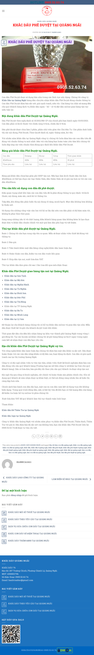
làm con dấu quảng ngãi (17, 452)
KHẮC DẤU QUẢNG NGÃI (47, 21)
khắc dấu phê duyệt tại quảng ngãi (34, 450)
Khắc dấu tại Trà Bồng (15, 301)
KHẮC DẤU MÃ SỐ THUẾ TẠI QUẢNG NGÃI (29, 512)
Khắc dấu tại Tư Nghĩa (15, 289)
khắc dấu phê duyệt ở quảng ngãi (75, 448)
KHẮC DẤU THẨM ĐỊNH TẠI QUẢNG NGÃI (28, 540)
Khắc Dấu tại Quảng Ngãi (14, 100)
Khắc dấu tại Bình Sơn (15, 293)
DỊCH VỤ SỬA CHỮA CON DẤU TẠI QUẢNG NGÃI (31, 526)
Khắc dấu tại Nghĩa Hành (16, 284)
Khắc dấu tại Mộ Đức (14, 280)
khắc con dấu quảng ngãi (82, 445)
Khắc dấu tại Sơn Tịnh (15, 276)
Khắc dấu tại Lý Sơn (14, 319)
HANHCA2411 (56, 32)
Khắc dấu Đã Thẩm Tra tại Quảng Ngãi (20, 410)
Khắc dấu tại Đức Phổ (14, 297)
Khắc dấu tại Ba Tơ (13, 310)
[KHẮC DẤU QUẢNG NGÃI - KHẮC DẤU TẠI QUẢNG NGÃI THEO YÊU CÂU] (47, 11)
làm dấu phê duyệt (53, 452)
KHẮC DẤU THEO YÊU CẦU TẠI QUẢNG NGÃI (30, 519)
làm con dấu (86, 450)
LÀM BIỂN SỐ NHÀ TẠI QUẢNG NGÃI (70, 479)
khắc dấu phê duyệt (55, 448)
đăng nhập (16, 495)
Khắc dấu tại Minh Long (16, 315)
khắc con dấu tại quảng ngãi (13, 448)
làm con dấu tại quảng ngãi (37, 452)
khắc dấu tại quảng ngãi (72, 450)
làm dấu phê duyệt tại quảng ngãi (73, 452)
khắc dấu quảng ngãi (55, 450)
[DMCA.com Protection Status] (65, 650)
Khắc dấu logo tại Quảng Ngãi (16, 416)
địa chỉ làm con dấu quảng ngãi (60, 445)
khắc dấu (27, 448)
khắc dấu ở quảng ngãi (39, 448)
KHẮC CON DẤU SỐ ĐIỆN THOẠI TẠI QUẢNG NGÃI (32, 533)
